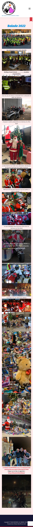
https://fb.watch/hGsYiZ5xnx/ (16, 473)
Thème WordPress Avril (20, 524)
